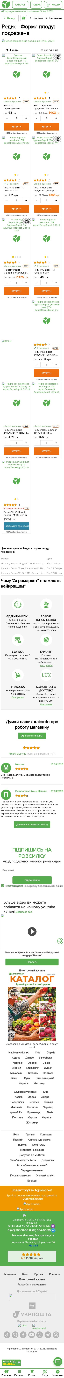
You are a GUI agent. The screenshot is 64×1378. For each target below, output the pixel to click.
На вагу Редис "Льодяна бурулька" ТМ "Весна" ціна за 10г (16, 271)
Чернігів (24, 1083)
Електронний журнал (32, 1279)
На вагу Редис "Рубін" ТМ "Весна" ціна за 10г (26, 572)
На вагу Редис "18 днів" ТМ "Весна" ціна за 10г (27, 563)
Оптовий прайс (45, 1175)
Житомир (39, 1083)
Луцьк (48, 1068)
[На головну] (6, 5)
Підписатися (32, 880)
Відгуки (22, 1145)
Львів (46, 1063)
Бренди (32, 1180)
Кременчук (34, 1112)
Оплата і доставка (39, 1139)
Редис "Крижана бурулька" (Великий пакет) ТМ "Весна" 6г (46, 353)
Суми (27, 1078)
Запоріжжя (45, 1057)
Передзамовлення (32, 1170)
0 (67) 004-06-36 (40, 1230)
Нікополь (32, 1073)
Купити (16, 126)
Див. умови (46, 665)
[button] (45, 92)
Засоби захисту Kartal (23, 1160)
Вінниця (16, 1068)
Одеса (16, 1057)
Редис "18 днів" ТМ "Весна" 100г (14, 189)
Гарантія (18, 1139)
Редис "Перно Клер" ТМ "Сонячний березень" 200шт (45, 431)
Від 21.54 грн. (54, 563)
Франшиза (10, 1274)
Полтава (48, 1073)
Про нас (30, 1134)
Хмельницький (45, 1078)
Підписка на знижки (32, 1150)
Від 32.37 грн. (54, 572)
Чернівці (48, 1107)
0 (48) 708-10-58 (18, 1230)
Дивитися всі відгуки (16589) (32, 824)
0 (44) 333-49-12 (18, 1226)
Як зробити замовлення (32, 1284)
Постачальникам (20, 1175)
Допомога (47, 1160)
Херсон (32, 1063)
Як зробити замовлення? (32, 1165)
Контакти (46, 1134)
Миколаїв (16, 1073)
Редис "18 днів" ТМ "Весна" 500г (44, 271)
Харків (51, 1052)
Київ (37, 1052)
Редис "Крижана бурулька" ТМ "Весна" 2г (46, 107)
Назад (11, 18)
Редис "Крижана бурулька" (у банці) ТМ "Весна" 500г (16, 431)
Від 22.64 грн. (55, 568)
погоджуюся (15, 885)
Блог (16, 1134)
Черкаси (18, 1063)
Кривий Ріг (32, 1068)
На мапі (33, 1245)
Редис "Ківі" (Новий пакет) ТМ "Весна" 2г (15, 513)
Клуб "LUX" (39, 1145)
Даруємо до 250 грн (32, 1155)
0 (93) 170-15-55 (40, 1226)
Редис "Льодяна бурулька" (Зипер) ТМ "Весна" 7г (46, 189)
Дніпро (29, 1057)
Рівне (14, 1078)
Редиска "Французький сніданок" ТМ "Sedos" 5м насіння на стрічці (16, 107)
